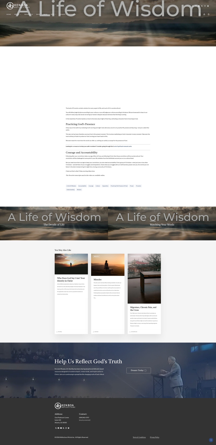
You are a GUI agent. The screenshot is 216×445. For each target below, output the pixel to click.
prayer (132, 186)
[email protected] (84, 420)
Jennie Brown (134, 331)
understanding (70, 189)
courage (91, 186)
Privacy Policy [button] (154, 437)
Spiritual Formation (118, 44)
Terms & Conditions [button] (139, 437)
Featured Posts (135, 256)
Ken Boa (60, 331)
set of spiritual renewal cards (123, 146)
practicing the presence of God (119, 186)
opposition (105, 186)
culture (98, 186)
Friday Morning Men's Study (100, 44)
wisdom (79, 189)
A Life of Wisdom (71, 186)
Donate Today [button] (137, 370)
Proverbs (138, 186)
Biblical (96, 256)
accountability (82, 186)
